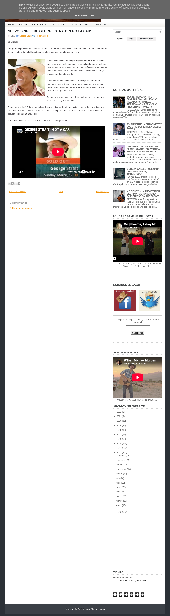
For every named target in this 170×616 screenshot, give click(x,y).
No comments (42, 36)
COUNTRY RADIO (59, 24)
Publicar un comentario (21, 208)
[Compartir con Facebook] (18, 183)
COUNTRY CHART (81, 24)
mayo (119, 487)
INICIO (11, 24)
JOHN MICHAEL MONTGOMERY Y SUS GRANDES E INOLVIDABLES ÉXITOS (144, 127)
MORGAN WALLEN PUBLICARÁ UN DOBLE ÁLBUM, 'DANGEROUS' (143, 171)
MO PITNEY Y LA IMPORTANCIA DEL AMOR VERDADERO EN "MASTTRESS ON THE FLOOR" (143, 194)
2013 (119, 452)
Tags (131, 39)
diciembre (121, 455)
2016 (119, 439)
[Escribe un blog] (12, 183)
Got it (94, 15)
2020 (119, 421)
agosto (119, 473)
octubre (120, 464)
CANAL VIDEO (39, 24)
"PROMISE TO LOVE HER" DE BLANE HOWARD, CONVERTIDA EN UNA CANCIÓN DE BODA (143, 149)
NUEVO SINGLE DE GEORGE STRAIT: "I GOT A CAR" (50, 31)
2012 (119, 512)
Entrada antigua (102, 192)
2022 (119, 412)
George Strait (25, 36)
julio (118, 478)
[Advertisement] (138, 63)
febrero (119, 501)
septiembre (121, 469)
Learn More (80, 15)
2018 (119, 430)
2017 (119, 434)
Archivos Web (146, 39)
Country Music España (94, 609)
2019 (119, 425)
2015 (119, 443)
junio (118, 483)
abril (118, 491)
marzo (119, 496)
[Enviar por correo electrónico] (9, 183)
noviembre (121, 460)
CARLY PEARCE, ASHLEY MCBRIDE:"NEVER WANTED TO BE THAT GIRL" (138, 265)
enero (119, 505)
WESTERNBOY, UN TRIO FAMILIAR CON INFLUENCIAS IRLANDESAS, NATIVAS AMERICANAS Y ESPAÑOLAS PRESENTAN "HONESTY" (142, 102)
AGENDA (23, 24)
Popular (119, 39)
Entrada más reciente (17, 192)
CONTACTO (100, 24)
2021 (119, 416)
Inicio (61, 192)
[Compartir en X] (15, 183)
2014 (119, 448)
